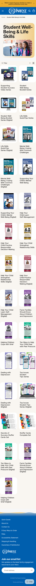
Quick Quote (6, 520)
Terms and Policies (18, 582)
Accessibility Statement (10, 538)
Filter (5, 63)
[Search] (29, 11)
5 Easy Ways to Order (9, 530)
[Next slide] (34, 3)
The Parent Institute (20, 578)
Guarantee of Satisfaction (11, 545)
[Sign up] (32, 570)
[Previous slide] (2, 3)
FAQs (3, 534)
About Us (5, 523)
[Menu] (2, 11)
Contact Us (6, 527)
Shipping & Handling (9, 541)
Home (3, 17)
